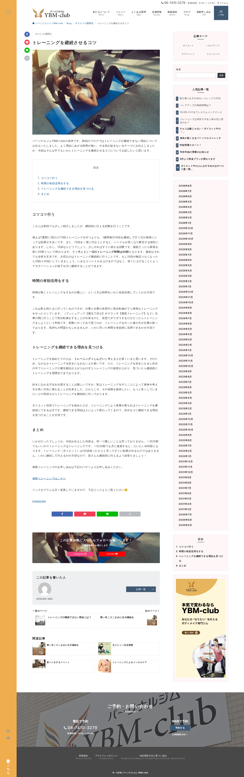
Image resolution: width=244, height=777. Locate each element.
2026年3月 (185, 212)
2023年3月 (185, 403)
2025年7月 (185, 254)
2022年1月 (185, 456)
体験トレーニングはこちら (49, 478)
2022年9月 (185, 434)
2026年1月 (185, 222)
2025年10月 (186, 238)
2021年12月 (186, 461)
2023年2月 (185, 408)
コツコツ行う (49, 178)
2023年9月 (185, 371)
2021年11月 (185, 466)
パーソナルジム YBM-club (135, 773)
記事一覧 (141, 589)
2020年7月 (185, 514)
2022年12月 (186, 419)
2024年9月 (185, 307)
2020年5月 (185, 525)
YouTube (111, 554)
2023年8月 (185, 376)
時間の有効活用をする (55, 183)
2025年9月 (185, 244)
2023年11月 (186, 360)
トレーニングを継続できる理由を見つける (67, 188)
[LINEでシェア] (27, 50)
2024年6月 (185, 323)
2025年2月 (185, 281)
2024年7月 (185, 318)
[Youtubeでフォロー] (8, 738)
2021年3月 (185, 509)
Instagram (39, 501)
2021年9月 (185, 477)
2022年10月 (186, 429)
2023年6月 (185, 387)
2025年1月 (185, 286)
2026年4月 (185, 206)
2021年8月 (185, 482)
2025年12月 (186, 228)
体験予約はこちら (8, 765)
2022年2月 (185, 450)
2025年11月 (186, 233)
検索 (178, 69)
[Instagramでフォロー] (8, 731)
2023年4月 (185, 397)
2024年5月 (185, 328)
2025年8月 (185, 249)
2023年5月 (185, 392)
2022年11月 (186, 424)
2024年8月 (185, 313)
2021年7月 (185, 488)
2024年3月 (185, 339)
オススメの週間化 (43, 34)
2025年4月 (185, 270)
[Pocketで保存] (27, 42)
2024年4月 (185, 334)
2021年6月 (185, 493)
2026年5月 (185, 201)
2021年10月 (186, 472)
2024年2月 (185, 344)
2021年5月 (185, 498)
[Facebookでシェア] (27, 34)
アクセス (223, 3)
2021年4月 (185, 503)
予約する (180, 727)
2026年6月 (185, 196)
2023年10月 (186, 366)
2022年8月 (185, 440)
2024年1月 (185, 350)
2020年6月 (185, 519)
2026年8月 (185, 185)
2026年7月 (185, 191)
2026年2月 (185, 217)
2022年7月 (185, 445)
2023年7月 (185, 381)
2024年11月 (186, 297)
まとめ (45, 194)
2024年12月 (186, 291)
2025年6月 (185, 260)
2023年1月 (185, 413)
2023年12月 (186, 355)
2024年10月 (186, 302)
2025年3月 (185, 275)
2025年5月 (185, 265)
